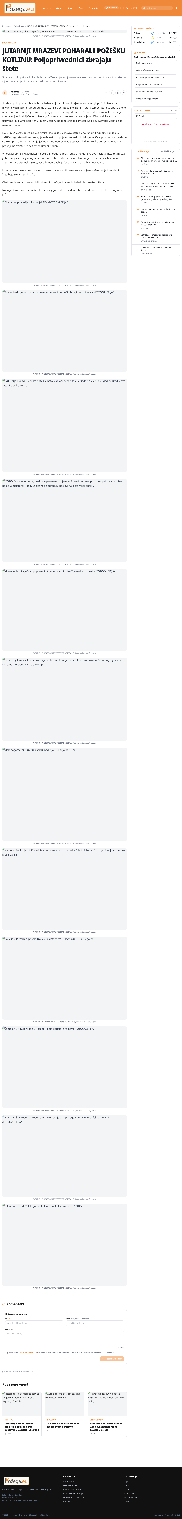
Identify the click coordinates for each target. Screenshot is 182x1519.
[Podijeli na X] (118, 92)
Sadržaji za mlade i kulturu (149, 91)
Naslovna (47, 8)
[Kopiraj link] (124, 92)
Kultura (128, 1489)
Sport (82, 8)
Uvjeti (177, 1515)
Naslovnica (6, 26)
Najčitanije (169, 151)
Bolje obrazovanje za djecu (149, 84)
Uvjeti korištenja (71, 1485)
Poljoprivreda (19, 26)
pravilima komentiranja (27, 1352)
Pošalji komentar (114, 1358)
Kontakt (67, 1501)
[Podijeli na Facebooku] (111, 92)
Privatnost (169, 1515)
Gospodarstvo (130, 1497)
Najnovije (144, 151)
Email (77, 1319)
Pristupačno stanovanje (147, 70)
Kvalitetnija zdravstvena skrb (150, 77)
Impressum (68, 1481)
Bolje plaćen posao (145, 63)
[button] (64, 241)
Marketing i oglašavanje (74, 1497)
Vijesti (59, 8)
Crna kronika (130, 1493)
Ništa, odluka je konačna (148, 98)
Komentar (10, 1329)
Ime (7, 1319)
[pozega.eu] (20, 8)
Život (70, 8)
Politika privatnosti (72, 1489)
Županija (93, 8)
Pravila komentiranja (73, 1493)
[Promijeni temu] (177, 8)
